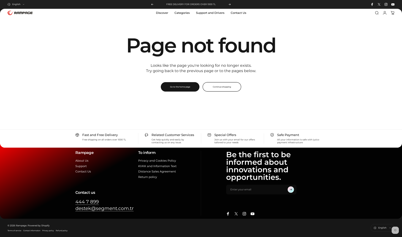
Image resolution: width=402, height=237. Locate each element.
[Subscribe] (291, 189)
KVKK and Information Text (157, 166)
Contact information (31, 230)
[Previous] (152, 4)
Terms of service (14, 230)
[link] (87, 202)
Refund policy (62, 230)
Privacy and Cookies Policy (157, 160)
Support (81, 166)
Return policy (147, 177)
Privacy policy (48, 230)
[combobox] (16, 4)
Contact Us (83, 171)
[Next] (229, 4)
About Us (81, 160)
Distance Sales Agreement (157, 171)
